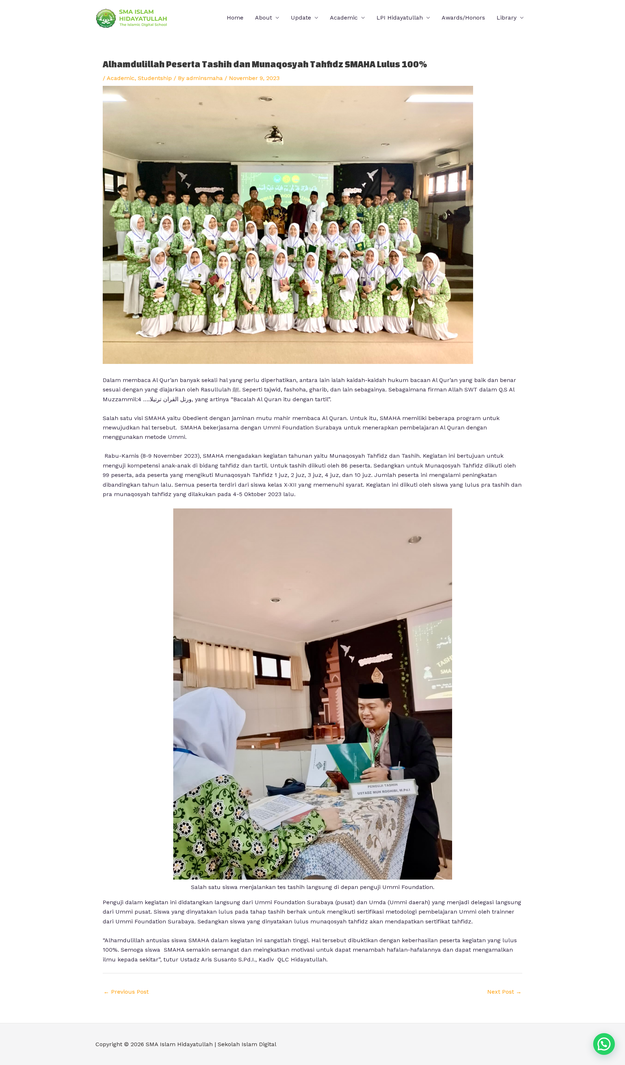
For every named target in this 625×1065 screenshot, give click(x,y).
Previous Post (126, 991)
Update (301, 17)
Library (506, 17)
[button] (604, 1044)
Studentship (155, 78)
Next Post (504, 991)
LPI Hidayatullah (400, 17)
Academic (121, 78)
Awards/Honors (463, 17)
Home (235, 17)
